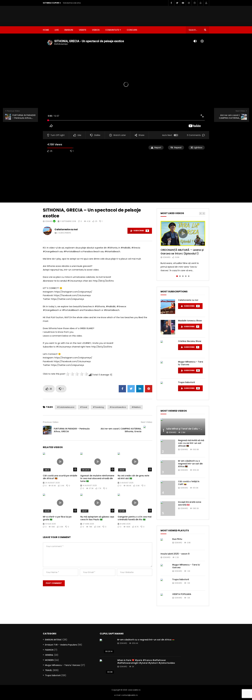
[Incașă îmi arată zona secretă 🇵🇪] (168, 508)
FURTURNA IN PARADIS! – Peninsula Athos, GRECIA (72, 430)
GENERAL (49, 654)
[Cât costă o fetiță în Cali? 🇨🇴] (168, 488)
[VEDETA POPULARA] (165, 597)
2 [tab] (180, 276)
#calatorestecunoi (65, 407)
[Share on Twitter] (131, 388)
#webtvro (136, 407)
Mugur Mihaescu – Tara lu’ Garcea (190, 363)
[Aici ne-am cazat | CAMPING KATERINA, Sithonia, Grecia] (148, 430)
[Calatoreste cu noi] (168, 306)
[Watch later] (194, 3)
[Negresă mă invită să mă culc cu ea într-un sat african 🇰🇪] (168, 447)
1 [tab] (177, 276)
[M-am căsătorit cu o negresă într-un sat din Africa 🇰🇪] (168, 467)
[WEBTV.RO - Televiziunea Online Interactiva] (51, 16)
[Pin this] (148, 388)
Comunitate (112, 29)
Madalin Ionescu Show (190, 320)
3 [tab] (183, 276)
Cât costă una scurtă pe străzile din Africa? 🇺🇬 (60, 477)
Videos (95, 29)
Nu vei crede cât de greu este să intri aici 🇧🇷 (133, 477)
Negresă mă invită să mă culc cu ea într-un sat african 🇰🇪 (191, 443)
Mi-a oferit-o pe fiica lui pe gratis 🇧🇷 (57, 518)
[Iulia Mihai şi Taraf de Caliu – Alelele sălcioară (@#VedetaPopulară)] (183, 426)
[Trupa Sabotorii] (168, 389)
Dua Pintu (177, 539)
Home (46, 29)
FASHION (49, 649)
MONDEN (49, 660)
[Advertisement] (156, 15)
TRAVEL (48, 670)
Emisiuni (68, 29)
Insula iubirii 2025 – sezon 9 (175, 553)
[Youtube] (183, 3)
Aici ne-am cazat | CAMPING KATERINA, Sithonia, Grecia (121, 430)
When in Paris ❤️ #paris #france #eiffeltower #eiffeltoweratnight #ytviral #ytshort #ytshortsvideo (146, 661)
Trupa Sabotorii (186, 382)
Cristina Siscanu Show (189, 341)
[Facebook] (171, 3)
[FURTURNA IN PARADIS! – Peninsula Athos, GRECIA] (47, 430)
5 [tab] (188, 276)
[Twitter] (177, 3)
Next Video (146, 422)
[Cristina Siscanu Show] (168, 347)
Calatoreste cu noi (66, 229)
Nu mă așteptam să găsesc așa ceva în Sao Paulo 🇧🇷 (97, 518)
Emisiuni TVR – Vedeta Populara (61, 644)
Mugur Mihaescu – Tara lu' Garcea (62, 665)
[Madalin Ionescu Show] (168, 327)
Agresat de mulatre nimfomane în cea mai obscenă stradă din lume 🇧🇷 (97, 478)
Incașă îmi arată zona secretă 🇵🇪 (189, 503)
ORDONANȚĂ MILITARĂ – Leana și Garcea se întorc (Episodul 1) (182, 251)
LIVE (57, 29)
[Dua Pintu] (165, 542)
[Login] (206, 3)
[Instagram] (189, 3)
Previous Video (50, 422)
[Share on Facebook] (122, 388)
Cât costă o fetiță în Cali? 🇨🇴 (188, 483)
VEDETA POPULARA (181, 594)
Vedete (82, 29)
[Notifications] (200, 3)
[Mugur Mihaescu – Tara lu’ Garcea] (168, 368)
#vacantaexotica (118, 407)
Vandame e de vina (72, 3)
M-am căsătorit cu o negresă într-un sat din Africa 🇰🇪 (190, 463)
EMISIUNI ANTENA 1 (53, 639)
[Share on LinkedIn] (140, 388)
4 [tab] (186, 276)
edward (49, 221)
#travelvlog (98, 407)
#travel (83, 407)
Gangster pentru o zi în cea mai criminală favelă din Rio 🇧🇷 (134, 518)
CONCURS (132, 29)
